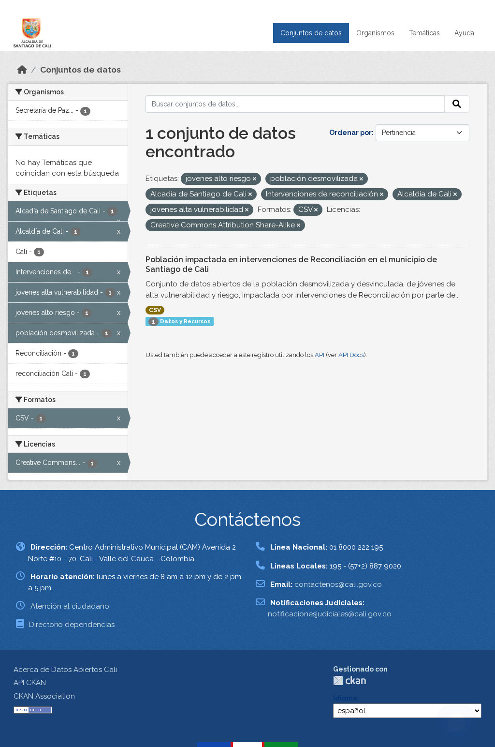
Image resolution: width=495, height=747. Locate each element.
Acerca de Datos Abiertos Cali (65, 669)
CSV (155, 310)
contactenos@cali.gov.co (338, 584)
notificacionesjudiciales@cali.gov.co (330, 614)
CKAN (349, 680)
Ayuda (464, 33)
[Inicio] (22, 70)
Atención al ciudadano (69, 606)
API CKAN (30, 682)
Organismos (375, 33)
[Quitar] (254, 179)
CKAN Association (44, 696)
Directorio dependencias (72, 624)
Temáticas (424, 33)
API (319, 355)
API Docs (351, 355)
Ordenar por (350, 132)
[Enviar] (456, 104)
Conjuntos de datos (311, 33)
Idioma (345, 698)
